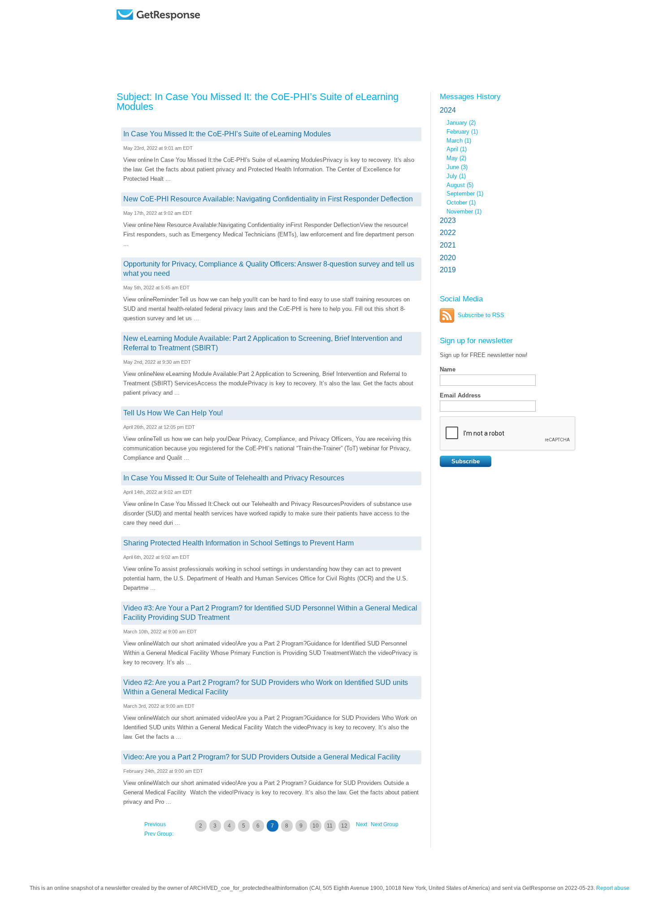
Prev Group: (158, 834)
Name (447, 369)
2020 (448, 258)
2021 (448, 245)
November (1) (464, 211)
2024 (448, 110)
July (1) (456, 176)
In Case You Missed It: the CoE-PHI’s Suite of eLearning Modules (227, 134)
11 (330, 826)
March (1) (459, 140)
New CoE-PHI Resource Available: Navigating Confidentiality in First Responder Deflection (268, 199)
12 (344, 826)
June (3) (457, 167)
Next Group (385, 824)
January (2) (461, 122)
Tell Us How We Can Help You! (173, 413)
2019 (448, 270)
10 (315, 826)
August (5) (460, 185)
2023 (448, 220)
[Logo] (181, 28)
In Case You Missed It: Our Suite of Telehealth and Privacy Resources (233, 478)
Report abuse (612, 888)
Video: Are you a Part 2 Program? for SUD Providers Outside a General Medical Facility (261, 757)
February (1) (462, 131)
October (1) (461, 202)
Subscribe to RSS (481, 315)
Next (361, 824)
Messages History (470, 96)
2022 (448, 232)
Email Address (460, 395)
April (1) (457, 149)
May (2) (456, 158)
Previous (155, 824)
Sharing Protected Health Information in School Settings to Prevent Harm (238, 543)
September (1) (465, 193)
